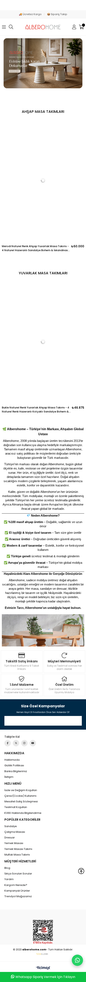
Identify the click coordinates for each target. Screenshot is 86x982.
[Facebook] (7, 743)
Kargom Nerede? (15, 885)
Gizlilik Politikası (14, 765)
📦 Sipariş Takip (57, 14)
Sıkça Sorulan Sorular (18, 873)
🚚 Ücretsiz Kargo (30, 14)
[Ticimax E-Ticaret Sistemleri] (43, 968)
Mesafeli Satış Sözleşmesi (21, 801)
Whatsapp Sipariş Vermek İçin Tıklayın (45, 977)
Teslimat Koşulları (15, 807)
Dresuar (9, 837)
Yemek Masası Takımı (18, 849)
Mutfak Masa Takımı (17, 855)
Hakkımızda (12, 760)
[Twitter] (16, 743)
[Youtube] (33, 743)
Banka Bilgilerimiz (15, 771)
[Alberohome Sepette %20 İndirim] (43, 63)
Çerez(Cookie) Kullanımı (20, 796)
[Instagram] (24, 743)
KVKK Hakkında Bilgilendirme (22, 813)
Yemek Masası (13, 843)
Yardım (9, 879)
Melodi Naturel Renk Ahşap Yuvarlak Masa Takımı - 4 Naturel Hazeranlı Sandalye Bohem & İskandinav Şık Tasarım (35, 248)
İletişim (8, 777)
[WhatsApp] (77, 960)
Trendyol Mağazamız (18, 896)
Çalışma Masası (14, 832)
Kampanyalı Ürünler (17, 891)
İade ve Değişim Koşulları (20, 790)
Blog (7, 868)
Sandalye (10, 826)
